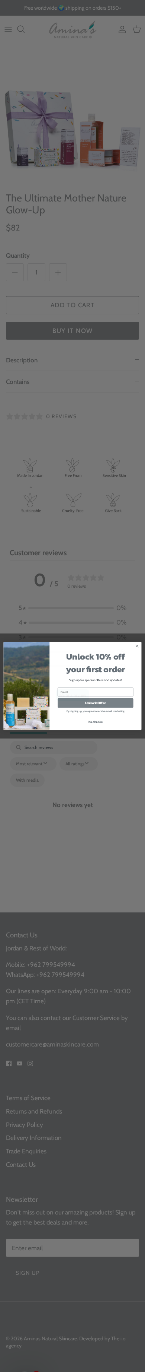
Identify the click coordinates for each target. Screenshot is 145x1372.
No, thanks (95, 727)
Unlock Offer (95, 708)
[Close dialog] (137, 651)
